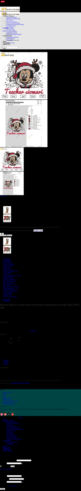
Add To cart (3, 235)
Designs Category (8, 16)
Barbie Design (7, 261)
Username (3, 476)
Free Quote (9, 40)
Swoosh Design (10, 30)
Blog (4, 41)
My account (6, 43)
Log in (12, 466)
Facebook (6, 360)
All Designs (3, 196)
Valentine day (10, 28)
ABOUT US (6, 44)
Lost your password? (6, 469)
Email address (4, 479)
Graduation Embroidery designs (15, 24)
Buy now (9, 235)
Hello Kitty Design (8, 278)
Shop (4, 14)
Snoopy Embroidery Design (11, 287)
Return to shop (10, 43)
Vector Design (10, 38)
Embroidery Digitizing (12, 37)
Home (5, 13)
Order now (38, 230)
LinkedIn (5, 364)
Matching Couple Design (13, 18)
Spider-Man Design (8, 288)
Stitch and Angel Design (10, 291)
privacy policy (13, 486)
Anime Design (7, 260)
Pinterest (5, 363)
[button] (4, 31)
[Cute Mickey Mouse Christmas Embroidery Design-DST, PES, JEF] (7, 213)
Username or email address (8, 460)
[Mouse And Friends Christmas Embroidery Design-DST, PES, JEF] (7, 221)
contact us (33, 331)
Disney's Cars (7, 268)
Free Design (9, 27)
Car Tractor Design (11, 31)
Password (3, 463)
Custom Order (7, 267)
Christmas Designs (11, 21)
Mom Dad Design (8, 282)
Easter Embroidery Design (10, 271)
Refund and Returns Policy (10, 401)
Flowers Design (7, 272)
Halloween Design (11, 17)
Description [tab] (6, 299)
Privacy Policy (7, 392)
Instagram (6, 361)
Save (3, 1)
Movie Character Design (13, 23)
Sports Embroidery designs (14, 34)
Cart (4, 395)
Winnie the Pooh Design (10, 297)
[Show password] (22, 463)
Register (2, 489)
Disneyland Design (8, 270)
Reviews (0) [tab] (6, 301)
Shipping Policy (7, 402)
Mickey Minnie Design (9, 281)
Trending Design (11, 26)
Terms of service (7, 398)
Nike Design (9, 20)
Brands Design (7, 262)
